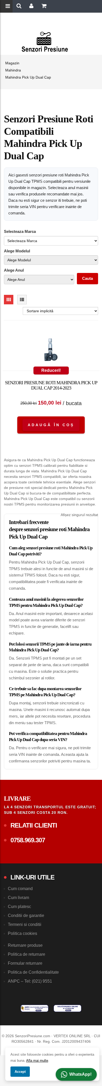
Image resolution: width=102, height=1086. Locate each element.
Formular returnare (25, 963)
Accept (20, 1072)
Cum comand (20, 888)
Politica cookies (22, 933)
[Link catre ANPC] (34, 1008)
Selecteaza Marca (20, 231)
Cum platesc (19, 906)
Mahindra (13, 70)
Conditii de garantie (26, 915)
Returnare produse (25, 945)
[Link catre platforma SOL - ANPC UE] (67, 1008)
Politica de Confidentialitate (33, 972)
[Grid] (8, 299)
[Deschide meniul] (8, 6)
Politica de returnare (26, 954)
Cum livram (18, 897)
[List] (22, 299)
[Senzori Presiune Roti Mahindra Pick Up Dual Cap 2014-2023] (51, 351)
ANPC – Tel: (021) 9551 (30, 981)
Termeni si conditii (24, 924)
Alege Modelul (17, 251)
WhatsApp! (80, 1074)
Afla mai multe (37, 1061)
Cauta (87, 278)
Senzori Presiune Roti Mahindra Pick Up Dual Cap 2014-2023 (51, 385)
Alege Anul (14, 270)
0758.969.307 (27, 840)
